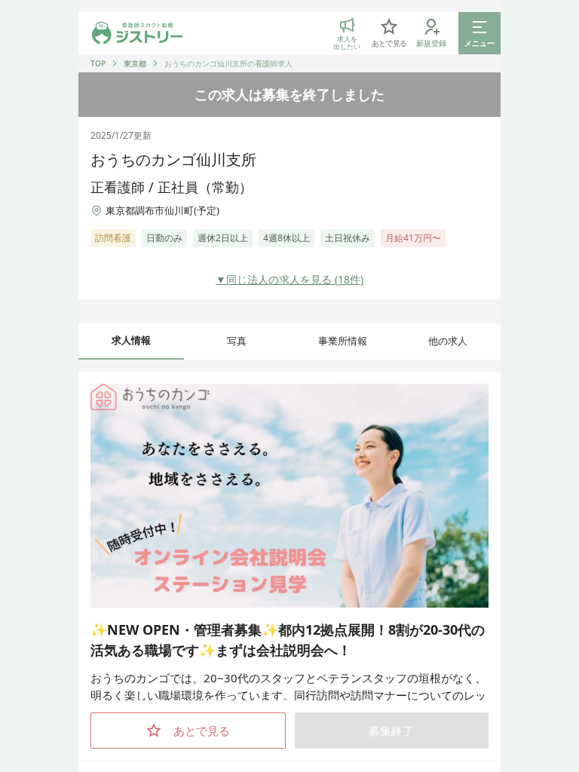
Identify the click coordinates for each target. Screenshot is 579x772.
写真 (237, 341)
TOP (98, 63)
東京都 (135, 63)
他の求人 (447, 341)
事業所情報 (342, 341)
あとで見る (201, 730)
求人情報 (131, 340)
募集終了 (391, 730)
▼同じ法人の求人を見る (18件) (289, 279)
